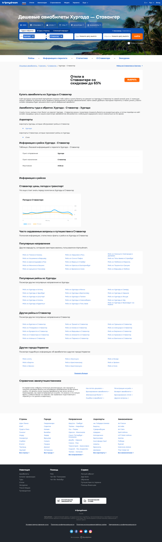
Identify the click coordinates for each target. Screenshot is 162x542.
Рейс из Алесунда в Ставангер (120, 328)
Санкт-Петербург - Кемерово (76, 436)
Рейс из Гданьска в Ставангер (120, 324)
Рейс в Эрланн (113, 362)
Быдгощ (96, 426)
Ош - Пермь (73, 429)
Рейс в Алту (27, 359)
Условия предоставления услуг (37, 524)
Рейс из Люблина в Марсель (119, 262)
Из (21, 36)
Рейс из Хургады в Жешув (118, 296)
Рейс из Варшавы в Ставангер (77, 331)
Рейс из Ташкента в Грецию (119, 265)
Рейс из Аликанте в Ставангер (77, 335)
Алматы (96, 444)
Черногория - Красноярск (79, 446)
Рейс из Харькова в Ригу (74, 255)
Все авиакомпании (125, 453)
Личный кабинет (87, 474)
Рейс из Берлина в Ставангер (119, 331)
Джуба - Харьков (75, 440)
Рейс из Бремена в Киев (74, 269)
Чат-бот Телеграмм (58, 477)
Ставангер (52, 66)
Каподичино (98, 435)
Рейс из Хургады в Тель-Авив (76, 303)
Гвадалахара (49, 423)
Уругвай (22, 450)
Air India (121, 426)
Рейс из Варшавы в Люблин (119, 269)
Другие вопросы (121, 398)
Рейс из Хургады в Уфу (117, 300)
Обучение (85, 479)
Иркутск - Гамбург (76, 423)
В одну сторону (43, 31)
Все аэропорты (99, 453)
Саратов (47, 426)
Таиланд (22, 447)
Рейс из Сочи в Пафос (74, 258)
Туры (21, 479)
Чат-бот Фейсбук (57, 479)
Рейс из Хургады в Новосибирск (78, 300)
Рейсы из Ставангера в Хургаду (129, 66)
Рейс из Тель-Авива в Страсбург (120, 258)
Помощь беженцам (88, 485)
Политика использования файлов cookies (91, 524)
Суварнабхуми (99, 429)
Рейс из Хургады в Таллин (75, 296)
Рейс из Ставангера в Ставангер (36, 335)
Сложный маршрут (60, 31)
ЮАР (21, 426)
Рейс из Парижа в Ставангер (76, 338)
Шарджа (96, 432)
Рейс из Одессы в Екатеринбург (77, 265)
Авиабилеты (24, 474)
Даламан (97, 450)
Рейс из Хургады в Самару (118, 289)
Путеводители (25, 491)
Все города (48, 453)
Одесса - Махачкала (77, 432)
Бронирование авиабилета (97, 391)
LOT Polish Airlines (125, 435)
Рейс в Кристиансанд (73, 362)
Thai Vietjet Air (123, 450)
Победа (121, 441)
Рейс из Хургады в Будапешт (34, 303)
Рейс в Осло (112, 366)
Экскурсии (23, 485)
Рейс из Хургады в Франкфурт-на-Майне (121, 303)
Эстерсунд (48, 450)
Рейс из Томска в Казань (32, 255)
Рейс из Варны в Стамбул (75, 262)
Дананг (47, 447)
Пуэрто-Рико (24, 429)
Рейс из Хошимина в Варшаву (34, 258)
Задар (46, 435)
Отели (21, 482)
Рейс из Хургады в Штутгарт (34, 296)
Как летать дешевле (94, 388)
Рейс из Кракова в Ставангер (119, 335)
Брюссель (97, 447)
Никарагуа (23, 438)
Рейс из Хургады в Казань (33, 300)
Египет (22, 444)
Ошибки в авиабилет (94, 398)
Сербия (22, 441)
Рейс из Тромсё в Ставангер (76, 324)
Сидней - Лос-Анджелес (78, 449)
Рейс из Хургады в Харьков (118, 293)
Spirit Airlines (123, 432)
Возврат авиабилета (122, 391)
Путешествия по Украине (91, 482)
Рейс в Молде (113, 359)
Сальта (46, 441)
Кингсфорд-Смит (100, 441)
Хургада (42, 66)
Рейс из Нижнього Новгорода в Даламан (120, 254)
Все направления (75, 454)
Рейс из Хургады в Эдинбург (34, 293)
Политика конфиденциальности (62, 524)
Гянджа (47, 444)
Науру (21, 435)
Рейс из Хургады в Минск (75, 289)
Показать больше (81, 373)
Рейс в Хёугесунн (72, 359)
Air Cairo (121, 429)
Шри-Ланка (23, 423)
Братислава (98, 438)
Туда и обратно (27, 31)
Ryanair (121, 444)
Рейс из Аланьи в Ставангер (34, 338)
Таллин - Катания (75, 452)
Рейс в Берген (28, 362)
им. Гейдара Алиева (101, 423)
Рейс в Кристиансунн (73, 366)
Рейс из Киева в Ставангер (76, 328)
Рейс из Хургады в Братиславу (77, 293)
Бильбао (47, 432)
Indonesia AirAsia (124, 447)
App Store (85, 477)
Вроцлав (47, 438)
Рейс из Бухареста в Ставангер (35, 331)
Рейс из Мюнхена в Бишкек (33, 265)
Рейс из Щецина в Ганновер (34, 269)
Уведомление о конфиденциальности (122, 524)
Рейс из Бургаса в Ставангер (34, 324)
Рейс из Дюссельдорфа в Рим (34, 262)
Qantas (121, 438)
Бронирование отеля (123, 395)
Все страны (23, 453)
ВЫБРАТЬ (132, 80)
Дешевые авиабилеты (28, 66)
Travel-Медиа (24, 488)
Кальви (46, 429)
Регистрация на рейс (123, 388)
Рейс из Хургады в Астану (33, 289)
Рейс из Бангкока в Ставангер (120, 338)
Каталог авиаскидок (27, 477)
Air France (122, 423)
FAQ (51, 474)
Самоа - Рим (74, 443)
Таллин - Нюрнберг (76, 426)
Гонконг (22, 432)
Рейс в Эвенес (28, 366)
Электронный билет (94, 395)
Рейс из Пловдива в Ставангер (35, 328)
